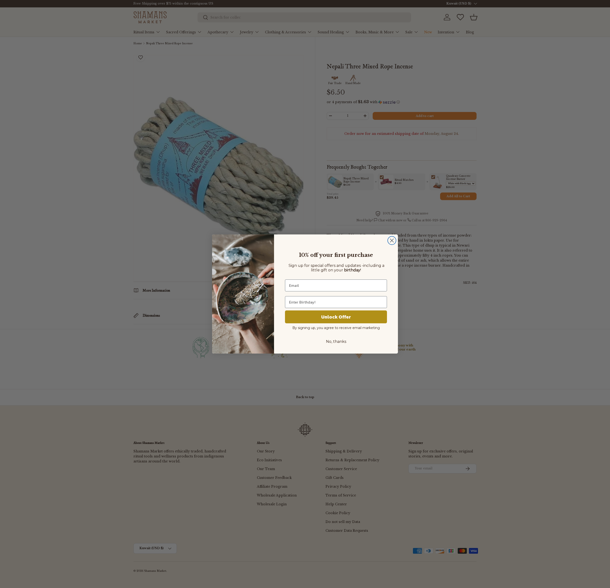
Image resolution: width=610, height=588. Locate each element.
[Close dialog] (392, 240)
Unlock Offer (336, 316)
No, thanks (336, 341)
